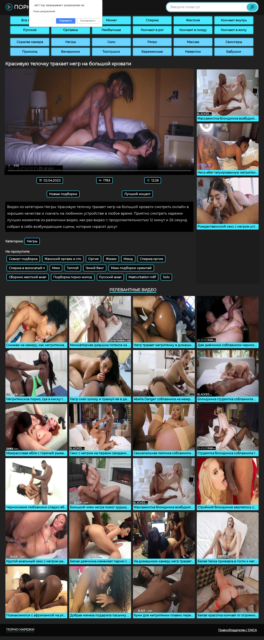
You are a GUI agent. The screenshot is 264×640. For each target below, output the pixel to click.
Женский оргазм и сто (62, 259)
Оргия (93, 259)
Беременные (152, 51)
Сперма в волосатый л (27, 268)
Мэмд (128, 259)
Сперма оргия (151, 259)
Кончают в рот (152, 30)
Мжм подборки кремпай (131, 268)
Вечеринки (70, 51)
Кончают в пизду (193, 30)
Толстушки (111, 51)
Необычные (111, 30)
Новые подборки (63, 194)
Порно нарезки (20, 629)
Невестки (193, 51)
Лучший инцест (137, 194)
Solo (166, 277)
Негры (70, 42)
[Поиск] (252, 7)
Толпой (73, 268)
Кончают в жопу (234, 30)
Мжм (56, 268)
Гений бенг (95, 268)
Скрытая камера (30, 42)
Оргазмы (70, 30)
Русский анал (110, 277)
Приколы (29, 51)
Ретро (152, 42)
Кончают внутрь (234, 20)
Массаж (193, 42)
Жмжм (111, 259)
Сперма (152, 20)
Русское (30, 30)
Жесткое (193, 20)
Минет (111, 20)
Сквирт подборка (23, 259)
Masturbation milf (142, 277)
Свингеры (234, 42)
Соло (111, 42)
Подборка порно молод (72, 277)
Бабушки (233, 51)
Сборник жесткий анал (27, 277)
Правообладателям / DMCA (237, 630)
